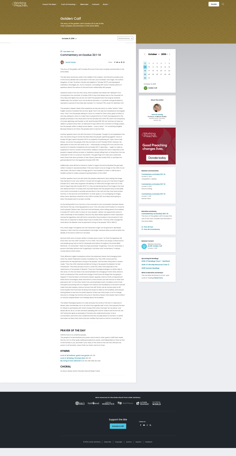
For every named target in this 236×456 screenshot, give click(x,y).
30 (145, 78)
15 (169, 67)
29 (169, 74)
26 (157, 74)
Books (105, 4)
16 (145, 71)
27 (161, 74)
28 (165, 74)
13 (161, 67)
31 (149, 78)
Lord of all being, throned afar (72, 358)
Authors (129, 442)
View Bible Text (68, 51)
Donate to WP (118, 426)
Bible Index (84, 4)
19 (157, 71)
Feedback (148, 442)
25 (153, 74)
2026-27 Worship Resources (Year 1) (155, 265)
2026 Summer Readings (150, 268)
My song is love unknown (70, 361)
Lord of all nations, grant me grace (74, 355)
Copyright (118, 442)
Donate (214, 4)
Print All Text (148, 227)
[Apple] (147, 425)
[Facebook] (140, 425)
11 (153, 67)
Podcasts (95, 4)
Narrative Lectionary (124, 38)
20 (161, 71)
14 (165, 67)
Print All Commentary (151, 229)
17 (149, 71)
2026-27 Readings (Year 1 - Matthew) (156, 261)
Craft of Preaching (68, 4)
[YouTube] (144, 425)
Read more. (158, 278)
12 (157, 67)
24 (149, 74)
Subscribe (107, 442)
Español (138, 442)
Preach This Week (49, 4)
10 (149, 67)
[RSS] (150, 425)
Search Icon (223, 4)
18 (153, 71)
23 (145, 74)
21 (165, 71)
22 (169, 71)
